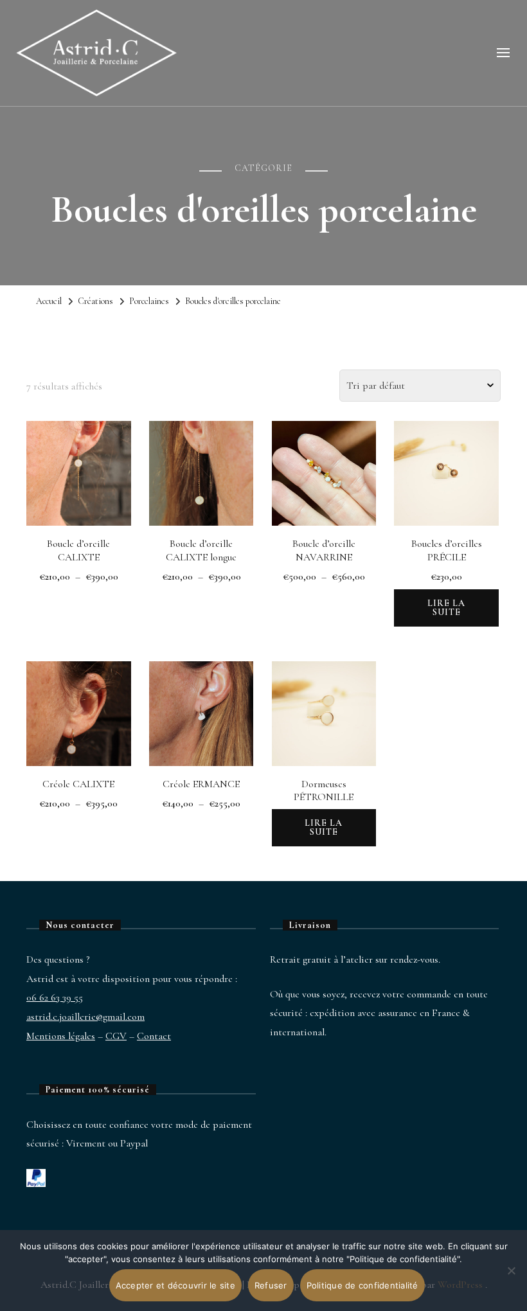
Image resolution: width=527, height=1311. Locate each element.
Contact (154, 1036)
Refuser (271, 1285)
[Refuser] (511, 1280)
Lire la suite (446, 608)
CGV (116, 1036)
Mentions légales (60, 1036)
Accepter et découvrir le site (175, 1285)
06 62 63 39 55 (54, 997)
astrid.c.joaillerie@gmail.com (85, 1016)
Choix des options (78, 467)
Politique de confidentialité (362, 1285)
